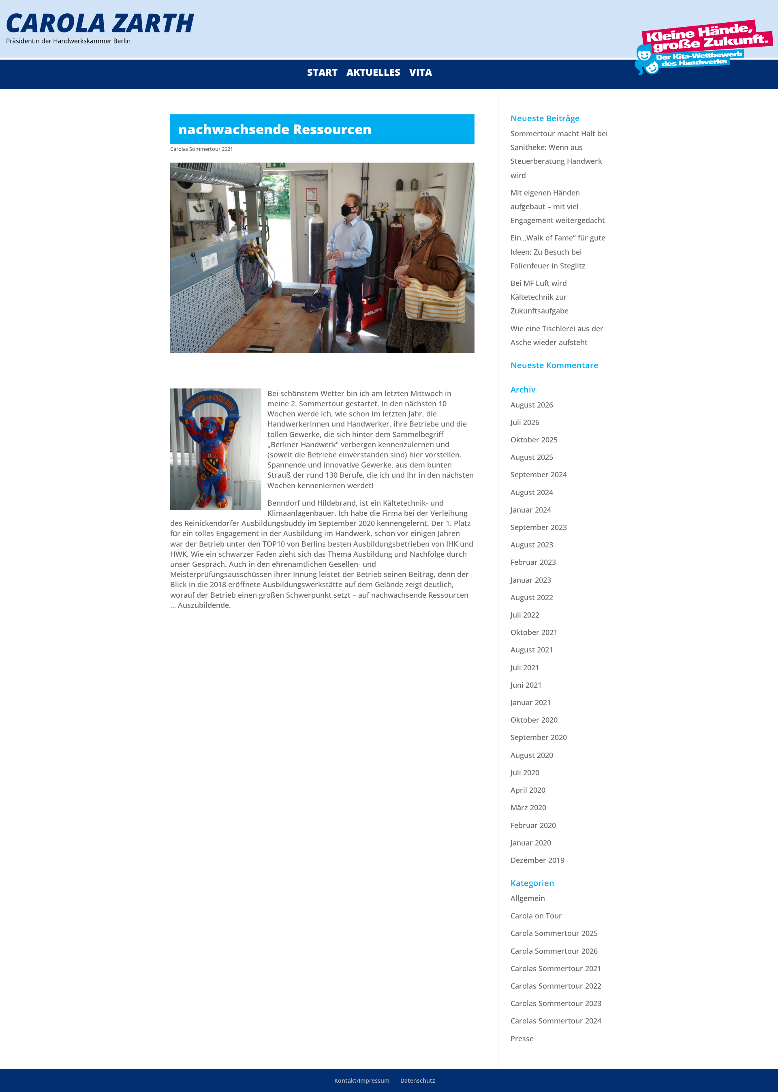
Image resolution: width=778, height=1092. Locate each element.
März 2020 (528, 807)
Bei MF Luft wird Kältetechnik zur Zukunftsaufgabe (540, 296)
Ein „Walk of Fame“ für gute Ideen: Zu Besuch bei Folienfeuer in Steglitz (558, 251)
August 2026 (532, 405)
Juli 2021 (525, 667)
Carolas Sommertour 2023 (556, 1003)
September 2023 (539, 527)
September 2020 (539, 737)
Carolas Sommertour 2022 (556, 986)
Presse (522, 1038)
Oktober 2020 (534, 720)
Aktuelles (373, 73)
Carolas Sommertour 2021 (201, 148)
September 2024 (539, 474)
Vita (420, 73)
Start (322, 73)
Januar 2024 (531, 510)
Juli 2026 (525, 422)
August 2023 (532, 544)
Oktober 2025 (534, 439)
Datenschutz (417, 1080)
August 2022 (532, 597)
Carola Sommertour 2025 (554, 933)
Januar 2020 (531, 842)
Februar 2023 (533, 562)
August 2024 (532, 492)
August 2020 (532, 755)
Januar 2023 (531, 580)
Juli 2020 (525, 772)
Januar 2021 (531, 702)
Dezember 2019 (537, 860)
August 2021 (532, 649)
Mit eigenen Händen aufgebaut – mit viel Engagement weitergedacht (558, 206)
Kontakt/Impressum (361, 1080)
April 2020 (528, 790)
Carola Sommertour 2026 (554, 951)
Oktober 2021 (534, 632)
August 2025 (532, 457)
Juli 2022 (525, 615)
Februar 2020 (533, 825)
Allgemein (528, 898)
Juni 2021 (526, 685)
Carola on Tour (536, 915)
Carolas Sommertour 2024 (556, 1020)
